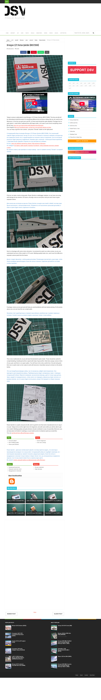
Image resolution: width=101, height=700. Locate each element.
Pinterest (34, 52)
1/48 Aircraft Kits (74, 122)
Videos (51, 33)
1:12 (73, 85)
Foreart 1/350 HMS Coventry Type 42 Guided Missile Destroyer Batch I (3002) (64, 665)
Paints (27, 33)
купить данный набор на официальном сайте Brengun (29, 460)
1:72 (77, 83)
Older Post (58, 614)
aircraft (16, 40)
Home (7, 33)
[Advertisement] (67, 17)
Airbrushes (72, 131)
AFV (18, 33)
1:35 (70, 83)
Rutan (36, 40)
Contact (86, 675)
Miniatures (39, 33)
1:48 (73, 83)
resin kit (31, 40)
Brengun (22, 40)
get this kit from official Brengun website (23, 433)
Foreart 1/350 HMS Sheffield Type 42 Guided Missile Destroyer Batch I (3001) (64, 642)
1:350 (86, 85)
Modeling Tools (73, 134)
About (81, 675)
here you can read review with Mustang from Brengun (28, 125)
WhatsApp (41, 52)
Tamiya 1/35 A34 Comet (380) (65, 625)
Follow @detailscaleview (82, 152)
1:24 (85, 83)
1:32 (81, 83)
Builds (56, 33)
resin (26, 40)
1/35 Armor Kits (73, 125)
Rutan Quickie (42, 40)
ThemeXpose (13, 675)
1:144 (89, 83)
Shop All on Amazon (82, 141)
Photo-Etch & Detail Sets (76, 137)
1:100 (81, 85)
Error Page (92, 675)
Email (47, 52)
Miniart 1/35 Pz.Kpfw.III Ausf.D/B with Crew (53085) (18, 665)
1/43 (70, 88)
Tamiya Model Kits (74, 119)
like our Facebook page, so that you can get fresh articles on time (33, 127)
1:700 (93, 83)
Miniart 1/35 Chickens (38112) (19, 625)
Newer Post (11, 614)
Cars (22, 33)
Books (45, 33)
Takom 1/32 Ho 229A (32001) (64, 656)
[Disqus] (35, 544)
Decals (32, 33)
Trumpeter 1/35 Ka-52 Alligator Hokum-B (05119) (18, 649)
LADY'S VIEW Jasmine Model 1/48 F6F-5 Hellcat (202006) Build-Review (18, 657)
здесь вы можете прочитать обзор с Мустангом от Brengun (28, 143)
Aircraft (13, 33)
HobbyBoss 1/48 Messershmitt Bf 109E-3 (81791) (63, 650)
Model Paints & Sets (75, 128)
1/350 (90, 85)
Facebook (23, 52)
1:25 (94, 85)
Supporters (63, 33)
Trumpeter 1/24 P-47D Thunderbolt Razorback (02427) (18, 634)
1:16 (70, 85)
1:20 (77, 85)
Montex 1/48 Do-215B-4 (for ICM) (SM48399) (64, 634)
